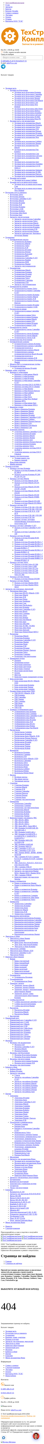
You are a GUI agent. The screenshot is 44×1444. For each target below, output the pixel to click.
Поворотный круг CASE (19, 1022)
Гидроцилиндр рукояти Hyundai (26, 305)
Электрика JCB (20, 1120)
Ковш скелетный (20, 969)
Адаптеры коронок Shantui (24, 438)
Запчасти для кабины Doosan (25, 1090)
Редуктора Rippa (20, 1171)
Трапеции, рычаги (17, 983)
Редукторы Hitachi (17, 201)
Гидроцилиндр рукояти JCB (25, 299)
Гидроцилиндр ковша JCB (24, 321)
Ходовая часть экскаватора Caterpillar (28, 135)
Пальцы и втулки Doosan (19, 577)
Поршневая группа (17, 658)
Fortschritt (9, 1190)
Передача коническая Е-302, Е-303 (23, 1212)
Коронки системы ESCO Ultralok (27, 387)
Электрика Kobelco (21, 1110)
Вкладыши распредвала (23, 671)
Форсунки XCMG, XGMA (24, 626)
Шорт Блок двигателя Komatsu (26, 942)
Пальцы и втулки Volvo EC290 (26, 564)
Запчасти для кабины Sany (24, 1092)
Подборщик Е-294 (17, 1216)
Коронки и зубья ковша (19, 372)
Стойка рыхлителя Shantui (24, 1006)
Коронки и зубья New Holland (25, 399)
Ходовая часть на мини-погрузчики (23, 182)
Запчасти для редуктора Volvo (25, 221)
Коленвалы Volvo (21, 763)
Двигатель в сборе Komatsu (24, 947)
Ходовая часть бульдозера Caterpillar (28, 94)
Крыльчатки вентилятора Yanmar (27, 924)
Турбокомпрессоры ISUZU (24, 724)
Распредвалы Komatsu (22, 734)
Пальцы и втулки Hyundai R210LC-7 (28, 542)
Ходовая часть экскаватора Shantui (27, 143)
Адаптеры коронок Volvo (24, 446)
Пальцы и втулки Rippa (23, 1167)
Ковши (12, 959)
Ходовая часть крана (18, 178)
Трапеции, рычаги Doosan (24, 987)
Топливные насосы (21, 781)
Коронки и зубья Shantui (23, 389)
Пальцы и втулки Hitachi (19, 479)
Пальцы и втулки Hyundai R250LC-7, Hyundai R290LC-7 (28, 547)
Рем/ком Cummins (21, 1124)
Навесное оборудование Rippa (26, 1175)
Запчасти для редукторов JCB (25, 229)
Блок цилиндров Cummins (24, 689)
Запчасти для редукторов (19, 217)
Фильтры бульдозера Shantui (25, 1057)
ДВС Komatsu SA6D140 (23, 844)
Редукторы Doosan (17, 197)
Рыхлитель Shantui (21, 1014)
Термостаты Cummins (22, 914)
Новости (8, 1226)
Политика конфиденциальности (13, 1416)
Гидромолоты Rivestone (23, 977)
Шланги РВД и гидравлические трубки (25, 364)
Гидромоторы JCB (21, 282)
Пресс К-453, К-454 (17, 1218)
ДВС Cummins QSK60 (22, 875)
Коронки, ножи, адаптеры (15, 370)
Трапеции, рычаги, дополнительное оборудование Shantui (28, 990)
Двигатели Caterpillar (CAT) (20, 953)
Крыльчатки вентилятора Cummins (27, 922)
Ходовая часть (10, 88)
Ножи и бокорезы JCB (23, 423)
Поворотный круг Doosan (20, 1038)
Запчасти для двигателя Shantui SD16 (28, 869)
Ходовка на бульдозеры (19, 90)
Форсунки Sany (20, 622)
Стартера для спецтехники (24, 799)
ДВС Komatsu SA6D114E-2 (24, 832)
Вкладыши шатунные (22, 667)
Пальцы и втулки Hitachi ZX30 (26, 481)
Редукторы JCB (16, 205)
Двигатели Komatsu (17, 940)
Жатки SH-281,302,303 (18, 1200)
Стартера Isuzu (20, 797)
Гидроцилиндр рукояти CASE (26, 307)
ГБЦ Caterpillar (20, 697)
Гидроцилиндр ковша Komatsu (26, 317)
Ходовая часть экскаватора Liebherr (28, 141)
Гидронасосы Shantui (22, 264)
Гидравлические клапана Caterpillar (28, 346)
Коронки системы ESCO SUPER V (27, 385)
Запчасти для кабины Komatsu (26, 1085)
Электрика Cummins (22, 1106)
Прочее (8, 1094)
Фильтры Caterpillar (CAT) (24, 1047)
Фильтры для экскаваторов (20, 1043)
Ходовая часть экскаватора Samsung (28, 170)
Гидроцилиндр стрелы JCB (24, 338)
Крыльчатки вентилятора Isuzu (26, 928)
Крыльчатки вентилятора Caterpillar (28, 920)
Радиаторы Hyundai (21, 648)
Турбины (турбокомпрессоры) (21, 709)
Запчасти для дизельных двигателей (19, 589)
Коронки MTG (20, 401)
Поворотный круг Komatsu (20, 1032)
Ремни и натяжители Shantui (25, 883)
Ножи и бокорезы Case (23, 427)
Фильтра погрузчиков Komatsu (26, 1061)
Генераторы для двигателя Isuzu (26, 808)
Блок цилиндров (16, 679)
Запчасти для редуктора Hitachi (26, 223)
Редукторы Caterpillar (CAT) (20, 199)
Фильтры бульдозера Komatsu (25, 1055)
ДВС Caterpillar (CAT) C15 (24, 848)
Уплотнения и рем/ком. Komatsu (26, 1145)
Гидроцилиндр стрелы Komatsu (26, 333)
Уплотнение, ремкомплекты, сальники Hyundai (25, 1148)
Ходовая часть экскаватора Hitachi (27, 123)
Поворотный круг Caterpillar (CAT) (23, 1020)
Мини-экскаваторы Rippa (15, 1222)
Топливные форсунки (18, 591)
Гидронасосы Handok (22, 260)
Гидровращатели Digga (23, 981)
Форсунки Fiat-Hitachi (22, 620)
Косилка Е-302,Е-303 (18, 1206)
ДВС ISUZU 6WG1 (21, 824)
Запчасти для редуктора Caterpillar (27, 219)
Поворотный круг (12, 1018)
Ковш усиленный (21, 965)
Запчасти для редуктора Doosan (26, 231)
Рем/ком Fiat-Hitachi (22, 1155)
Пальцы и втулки (12, 466)
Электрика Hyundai (21, 1098)
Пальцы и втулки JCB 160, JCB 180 (28, 507)
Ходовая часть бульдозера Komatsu (27, 92)
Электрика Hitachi (21, 1104)
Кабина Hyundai (16, 1071)
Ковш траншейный (21, 963)
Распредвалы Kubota (22, 748)
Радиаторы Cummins (22, 654)
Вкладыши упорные (22, 669)
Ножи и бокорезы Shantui (24, 411)
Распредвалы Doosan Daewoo (25, 738)
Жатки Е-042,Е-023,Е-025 (20, 1198)
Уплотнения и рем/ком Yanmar (26, 1135)
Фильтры (8, 1041)
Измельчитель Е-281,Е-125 (20, 1202)
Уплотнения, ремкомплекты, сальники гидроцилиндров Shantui (27, 1140)
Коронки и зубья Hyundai (24, 378)
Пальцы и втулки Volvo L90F (25, 566)
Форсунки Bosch (20, 611)
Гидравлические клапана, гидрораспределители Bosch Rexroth (28, 353)
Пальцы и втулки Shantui (19, 581)
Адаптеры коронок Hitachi (24, 436)
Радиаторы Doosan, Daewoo (25, 650)
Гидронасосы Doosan (22, 252)
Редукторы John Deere (18, 213)
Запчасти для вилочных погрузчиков (24, 1177)
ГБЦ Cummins (19, 701)
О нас (7, 5)
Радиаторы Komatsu (22, 638)
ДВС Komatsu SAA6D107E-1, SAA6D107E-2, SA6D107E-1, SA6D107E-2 (25, 836)
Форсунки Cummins (22, 613)
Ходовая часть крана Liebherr (25, 180)
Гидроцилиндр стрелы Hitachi (25, 336)
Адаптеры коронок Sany (23, 440)
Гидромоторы (15, 268)
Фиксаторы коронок (17, 462)
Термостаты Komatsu (22, 906)
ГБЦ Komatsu (19, 695)
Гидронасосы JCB (21, 248)
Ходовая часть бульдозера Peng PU (27, 119)
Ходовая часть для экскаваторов (22, 121)
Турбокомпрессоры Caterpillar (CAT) (28, 716)
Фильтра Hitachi (20, 1049)
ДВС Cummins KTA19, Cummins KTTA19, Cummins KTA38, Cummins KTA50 (28, 859)
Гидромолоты (15, 975)
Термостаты (14, 902)
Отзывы (8, 19)
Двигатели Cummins (17, 949)
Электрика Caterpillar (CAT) (25, 1102)
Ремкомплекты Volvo (22, 1132)
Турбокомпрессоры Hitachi (24, 718)
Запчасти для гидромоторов (25, 284)
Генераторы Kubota (21, 814)
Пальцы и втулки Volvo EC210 (26, 568)
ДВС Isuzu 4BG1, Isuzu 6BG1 (25, 826)
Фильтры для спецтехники (20, 1065)
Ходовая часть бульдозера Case (26, 103)
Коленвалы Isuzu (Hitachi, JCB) (26, 759)
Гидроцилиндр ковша (18, 309)
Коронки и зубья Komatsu (24, 376)
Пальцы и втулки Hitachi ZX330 (26, 495)
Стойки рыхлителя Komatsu (25, 1004)
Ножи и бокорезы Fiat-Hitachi (25, 425)
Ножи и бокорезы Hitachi (24, 413)
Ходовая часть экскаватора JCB (26, 129)
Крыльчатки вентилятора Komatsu (27, 918)
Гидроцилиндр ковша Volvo (25, 315)
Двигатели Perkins (17, 955)
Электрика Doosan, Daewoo (25, 1118)
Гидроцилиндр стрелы (18, 327)
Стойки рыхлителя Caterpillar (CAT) (28, 1002)
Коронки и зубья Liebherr (24, 393)
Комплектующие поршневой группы (28, 677)
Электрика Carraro (21, 1116)
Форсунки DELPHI (21, 624)
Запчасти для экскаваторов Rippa (22, 1159)
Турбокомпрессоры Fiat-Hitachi (26, 728)
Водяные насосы (20, 777)
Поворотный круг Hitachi (19, 1024)
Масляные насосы (21, 779)
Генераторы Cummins (22, 806)
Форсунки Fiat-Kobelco (23, 605)
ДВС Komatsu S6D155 (22, 846)
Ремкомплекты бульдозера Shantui (27, 1143)
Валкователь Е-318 (17, 1192)
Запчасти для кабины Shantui (25, 1088)
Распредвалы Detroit (22, 744)
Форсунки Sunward (21, 630)
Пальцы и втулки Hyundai (20, 536)
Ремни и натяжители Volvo (24, 900)
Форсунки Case (20, 603)
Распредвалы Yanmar (22, 746)
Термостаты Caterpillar (22, 904)
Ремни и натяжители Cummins (26, 895)
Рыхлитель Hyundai (21, 1010)
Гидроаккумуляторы (17, 366)
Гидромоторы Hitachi (22, 270)
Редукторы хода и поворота (16, 192)
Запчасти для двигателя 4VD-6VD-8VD (25, 1194)
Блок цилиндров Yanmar (23, 687)
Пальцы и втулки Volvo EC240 (26, 571)
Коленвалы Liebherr (22, 769)
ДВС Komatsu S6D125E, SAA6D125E (23, 841)
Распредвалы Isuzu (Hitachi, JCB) (27, 736)
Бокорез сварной (20, 460)
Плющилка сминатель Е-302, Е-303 (23, 1214)
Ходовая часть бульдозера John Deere (28, 109)
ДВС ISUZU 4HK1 (21, 820)
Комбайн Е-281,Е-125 (18, 1204)
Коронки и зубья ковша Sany (25, 403)
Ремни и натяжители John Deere (26, 897)
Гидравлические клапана (19, 342)
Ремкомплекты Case (22, 1153)
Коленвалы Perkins (21, 771)
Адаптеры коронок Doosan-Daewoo (28, 442)
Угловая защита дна (22, 458)
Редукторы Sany (16, 215)
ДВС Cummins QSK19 (22, 867)
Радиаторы (14, 634)
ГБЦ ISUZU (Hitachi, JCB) (24, 693)
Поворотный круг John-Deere (21, 1028)
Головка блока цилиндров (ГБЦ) (22, 691)
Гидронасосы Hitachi (22, 244)
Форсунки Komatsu (21, 607)
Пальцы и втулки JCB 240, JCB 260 (28, 515)
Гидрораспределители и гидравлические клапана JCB (25, 357)
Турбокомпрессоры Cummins (25, 714)
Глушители (14, 1186)
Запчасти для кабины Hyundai (25, 1081)
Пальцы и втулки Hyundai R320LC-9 (28, 556)
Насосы (13, 775)
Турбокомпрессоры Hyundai (25, 720)
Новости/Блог (10, 1376)
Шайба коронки (16, 464)
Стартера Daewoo (21, 793)
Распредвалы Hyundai (22, 742)
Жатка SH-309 (15, 1196)
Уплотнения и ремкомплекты (21, 1122)
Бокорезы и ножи (16, 407)
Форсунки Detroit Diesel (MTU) (26, 632)
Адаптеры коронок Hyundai (25, 434)
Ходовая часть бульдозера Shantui (27, 98)
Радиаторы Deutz (21, 644)
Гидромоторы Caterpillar (23, 280)
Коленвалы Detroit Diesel (23, 773)
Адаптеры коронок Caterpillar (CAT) (28, 432)
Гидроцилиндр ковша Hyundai (26, 323)
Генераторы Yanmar (21, 816)
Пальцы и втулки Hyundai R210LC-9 (28, 544)
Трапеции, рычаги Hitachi (24, 985)
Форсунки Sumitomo (22, 601)
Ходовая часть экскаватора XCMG (27, 172)
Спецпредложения (12, 1228)
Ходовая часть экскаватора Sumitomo (28, 176)
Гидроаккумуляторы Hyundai (25, 368)
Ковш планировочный (23, 973)
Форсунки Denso (20, 599)
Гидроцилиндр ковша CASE (25, 325)
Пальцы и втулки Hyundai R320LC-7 (28, 554)
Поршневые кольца (21, 662)
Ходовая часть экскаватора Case (26, 154)
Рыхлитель (14, 1008)
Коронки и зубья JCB (22, 395)
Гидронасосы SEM (21, 262)
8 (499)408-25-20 (7, 61)
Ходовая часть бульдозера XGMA (27, 117)
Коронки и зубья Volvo (23, 397)
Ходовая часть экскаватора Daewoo (28, 174)
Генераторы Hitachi (21, 810)
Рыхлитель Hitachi (21, 1012)
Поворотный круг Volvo (19, 1034)
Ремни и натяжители (18, 881)
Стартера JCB (19, 789)
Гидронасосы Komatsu (22, 242)
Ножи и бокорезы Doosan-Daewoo (27, 421)
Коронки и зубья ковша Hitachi (26, 374)
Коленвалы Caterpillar (22, 761)
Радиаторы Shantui (21, 642)
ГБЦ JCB (17, 707)
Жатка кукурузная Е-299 (19, 1208)
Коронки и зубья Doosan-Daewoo (27, 391)
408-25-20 (7, 1389)
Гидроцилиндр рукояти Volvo (25, 289)
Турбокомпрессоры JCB (23, 722)
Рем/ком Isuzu (19, 1126)
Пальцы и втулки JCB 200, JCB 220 (28, 509)
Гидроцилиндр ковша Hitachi (25, 319)
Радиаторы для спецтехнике (25, 656)
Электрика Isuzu (20, 1100)
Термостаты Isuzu (21, 908)
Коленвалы (14, 750)
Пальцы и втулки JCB (18, 505)
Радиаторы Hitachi (21, 636)
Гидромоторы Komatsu (23, 272)
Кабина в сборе (11, 1067)
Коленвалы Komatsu (22, 752)
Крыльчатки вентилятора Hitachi (26, 926)
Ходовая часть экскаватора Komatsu (28, 125)
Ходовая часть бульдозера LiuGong (27, 115)
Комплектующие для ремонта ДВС (23, 818)
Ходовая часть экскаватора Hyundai (28, 133)
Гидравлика (9, 237)
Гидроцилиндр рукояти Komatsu (26, 295)
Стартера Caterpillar (21, 791)
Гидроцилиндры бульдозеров (21, 340)
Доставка (9, 15)
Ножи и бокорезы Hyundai (24, 415)
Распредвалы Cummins (23, 732)
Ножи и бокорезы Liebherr (24, 419)
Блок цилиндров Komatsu (24, 685)
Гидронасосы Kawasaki (23, 254)
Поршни (17, 660)
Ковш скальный (20, 967)
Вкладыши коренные (22, 665)
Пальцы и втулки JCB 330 (24, 517)
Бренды (8, 9)
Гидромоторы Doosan (22, 276)
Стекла (17, 1075)
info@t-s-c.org (12, 63)
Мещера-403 (14, 1210)
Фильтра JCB (19, 1045)
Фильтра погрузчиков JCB (24, 1063)
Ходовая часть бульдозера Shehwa (27, 111)
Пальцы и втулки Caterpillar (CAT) (23, 526)
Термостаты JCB (20, 912)
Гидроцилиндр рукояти (19, 286)
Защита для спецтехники (19, 456)
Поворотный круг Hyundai (20, 1036)
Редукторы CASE (16, 209)
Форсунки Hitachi (21, 595)
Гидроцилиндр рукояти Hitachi (26, 297)
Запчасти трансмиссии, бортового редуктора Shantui (27, 234)
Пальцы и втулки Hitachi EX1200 (27, 501)
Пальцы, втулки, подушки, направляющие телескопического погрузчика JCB (27, 521)
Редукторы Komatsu (17, 207)
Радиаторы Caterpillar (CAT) (25, 640)
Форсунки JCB (20, 597)
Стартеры (13, 783)
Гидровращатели (16, 979)
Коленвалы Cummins (22, 754)
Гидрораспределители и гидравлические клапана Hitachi (26, 349)
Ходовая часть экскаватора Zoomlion (28, 164)
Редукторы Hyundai (17, 203)
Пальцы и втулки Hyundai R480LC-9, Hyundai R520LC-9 (28, 559)
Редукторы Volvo (16, 195)
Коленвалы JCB (20, 756)
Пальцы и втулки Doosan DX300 (27, 579)
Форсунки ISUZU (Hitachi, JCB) (26, 593)
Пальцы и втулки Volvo (19, 562)
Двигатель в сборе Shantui (20, 938)
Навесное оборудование (14, 957)
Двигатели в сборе (12, 936)
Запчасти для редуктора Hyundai (26, 225)
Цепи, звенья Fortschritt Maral (21, 1220)
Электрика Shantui (21, 1112)
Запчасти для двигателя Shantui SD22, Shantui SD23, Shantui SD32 (27, 872)
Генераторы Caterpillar (22, 803)
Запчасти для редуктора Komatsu (27, 227)
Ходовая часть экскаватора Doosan (27, 131)
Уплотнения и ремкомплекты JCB (27, 1137)
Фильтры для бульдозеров (20, 1053)
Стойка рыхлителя (17, 1000)
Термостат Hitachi (21, 910)
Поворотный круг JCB (18, 1026)
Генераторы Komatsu (22, 812)
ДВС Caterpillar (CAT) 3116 (24, 850)
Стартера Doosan (20, 795)
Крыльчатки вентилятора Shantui (27, 934)
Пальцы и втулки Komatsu (20, 468)
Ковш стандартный (21, 961)
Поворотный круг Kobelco (20, 1030)
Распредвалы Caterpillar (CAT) (25, 740)
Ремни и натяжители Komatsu (25, 889)
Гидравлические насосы (19, 239)
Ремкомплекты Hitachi (22, 1151)
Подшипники (15, 1179)
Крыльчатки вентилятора (19, 916)
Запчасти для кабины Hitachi (25, 1083)
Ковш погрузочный (21, 971)
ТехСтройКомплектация (14, 3)
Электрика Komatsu (22, 1108)
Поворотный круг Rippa (23, 1165)
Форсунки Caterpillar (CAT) (24, 609)
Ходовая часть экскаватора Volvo (27, 127)
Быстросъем (14, 1016)
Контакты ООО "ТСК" (14, 21)
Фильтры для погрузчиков (20, 1059)
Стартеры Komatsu (21, 785)
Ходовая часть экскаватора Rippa (27, 1161)
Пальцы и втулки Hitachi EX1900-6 (27, 503)
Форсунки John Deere (22, 628)
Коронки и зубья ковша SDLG (26, 405)
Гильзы (17, 673)
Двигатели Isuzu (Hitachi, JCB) (21, 951)
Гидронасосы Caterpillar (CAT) (26, 258)
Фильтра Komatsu (21, 1051)
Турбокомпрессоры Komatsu (25, 712)
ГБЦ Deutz (18, 703)
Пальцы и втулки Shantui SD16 (26, 583)
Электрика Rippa (20, 1169)
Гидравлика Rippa (21, 1173)
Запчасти (8, 7)
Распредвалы (15, 730)
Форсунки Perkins (21, 618)
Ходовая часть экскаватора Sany (26, 162)
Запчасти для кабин (17, 1073)
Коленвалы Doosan (21, 765)
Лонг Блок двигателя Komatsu (26, 944)
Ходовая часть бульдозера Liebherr (27, 96)
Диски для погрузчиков (19, 1188)
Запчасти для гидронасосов (25, 266)
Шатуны (17, 675)
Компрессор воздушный (19, 1182)
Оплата (8, 17)
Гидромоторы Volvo (22, 278)
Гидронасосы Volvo (21, 246)
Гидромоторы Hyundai (23, 274)
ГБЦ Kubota (19, 705)
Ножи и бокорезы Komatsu (24, 409)
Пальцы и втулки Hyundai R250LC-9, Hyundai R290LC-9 (28, 551)
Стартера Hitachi (20, 787)
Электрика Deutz (20, 1114)
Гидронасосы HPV (21, 256)
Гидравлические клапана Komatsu (27, 344)
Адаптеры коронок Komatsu (25, 444)
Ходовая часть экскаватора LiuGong (28, 156)
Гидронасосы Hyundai (22, 250)
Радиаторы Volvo (21, 652)
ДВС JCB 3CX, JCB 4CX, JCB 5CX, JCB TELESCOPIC (28, 864)
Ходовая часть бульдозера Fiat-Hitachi (28, 100)
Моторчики (14, 1157)
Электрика (14, 1096)
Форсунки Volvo (20, 615)
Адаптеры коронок (17, 430)
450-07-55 (7, 1393)
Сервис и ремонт (12, 13)
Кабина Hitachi (15, 1069)
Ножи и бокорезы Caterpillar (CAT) (27, 417)
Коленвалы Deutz (21, 767)
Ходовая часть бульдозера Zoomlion (28, 113)
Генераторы (14, 801)
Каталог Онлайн (11, 11)
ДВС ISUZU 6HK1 (21, 822)
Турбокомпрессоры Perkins (24, 726)
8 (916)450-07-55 (20, 61)
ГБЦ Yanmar (19, 699)
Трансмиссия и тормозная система (23, 1184)
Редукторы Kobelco (17, 211)
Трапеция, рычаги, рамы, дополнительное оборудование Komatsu (26, 996)
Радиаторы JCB (20, 646)
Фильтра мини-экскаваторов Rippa (27, 1163)
